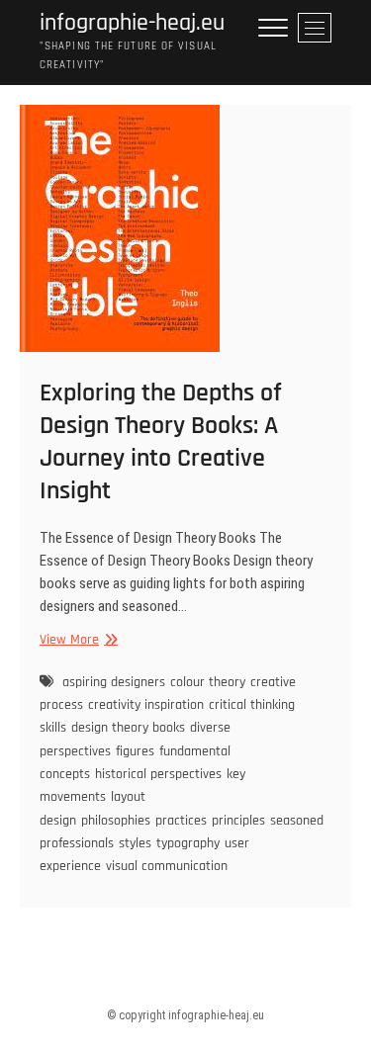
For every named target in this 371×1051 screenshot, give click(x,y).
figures (135, 751)
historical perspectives (158, 774)
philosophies (115, 821)
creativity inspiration (146, 705)
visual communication (167, 866)
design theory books (128, 728)
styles (135, 843)
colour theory (207, 682)
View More (76, 640)
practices (181, 821)
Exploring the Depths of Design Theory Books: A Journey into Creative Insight (161, 442)
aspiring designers (113, 682)
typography (188, 843)
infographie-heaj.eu (132, 23)
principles (238, 821)
